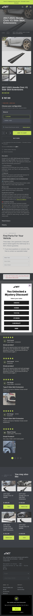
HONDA (16, 308)
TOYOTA (16, 313)
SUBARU (16, 303)
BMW (16, 328)
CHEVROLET (16, 323)
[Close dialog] (29, 285)
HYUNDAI (16, 318)
